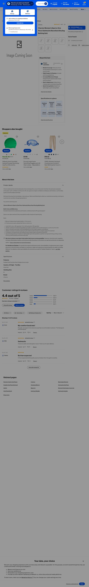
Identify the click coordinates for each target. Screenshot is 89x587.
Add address (20, 23)
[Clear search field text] (42, 3)
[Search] (45, 3)
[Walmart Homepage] (3, 3)
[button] (65, 3)
